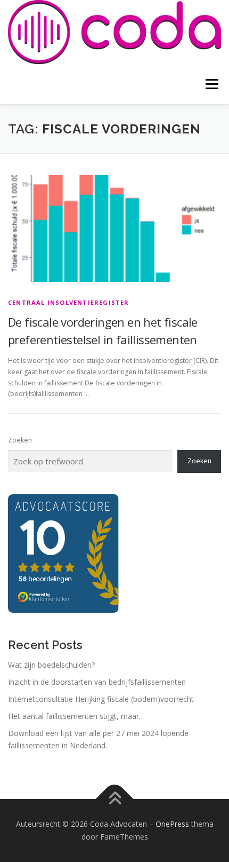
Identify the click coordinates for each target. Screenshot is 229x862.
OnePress (172, 824)
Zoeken (20, 440)
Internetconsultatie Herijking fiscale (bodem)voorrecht (101, 699)
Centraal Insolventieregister (68, 302)
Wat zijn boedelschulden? (51, 665)
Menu (211, 84)
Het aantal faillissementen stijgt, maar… (76, 716)
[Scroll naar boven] (115, 799)
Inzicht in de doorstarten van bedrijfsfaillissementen (97, 682)
